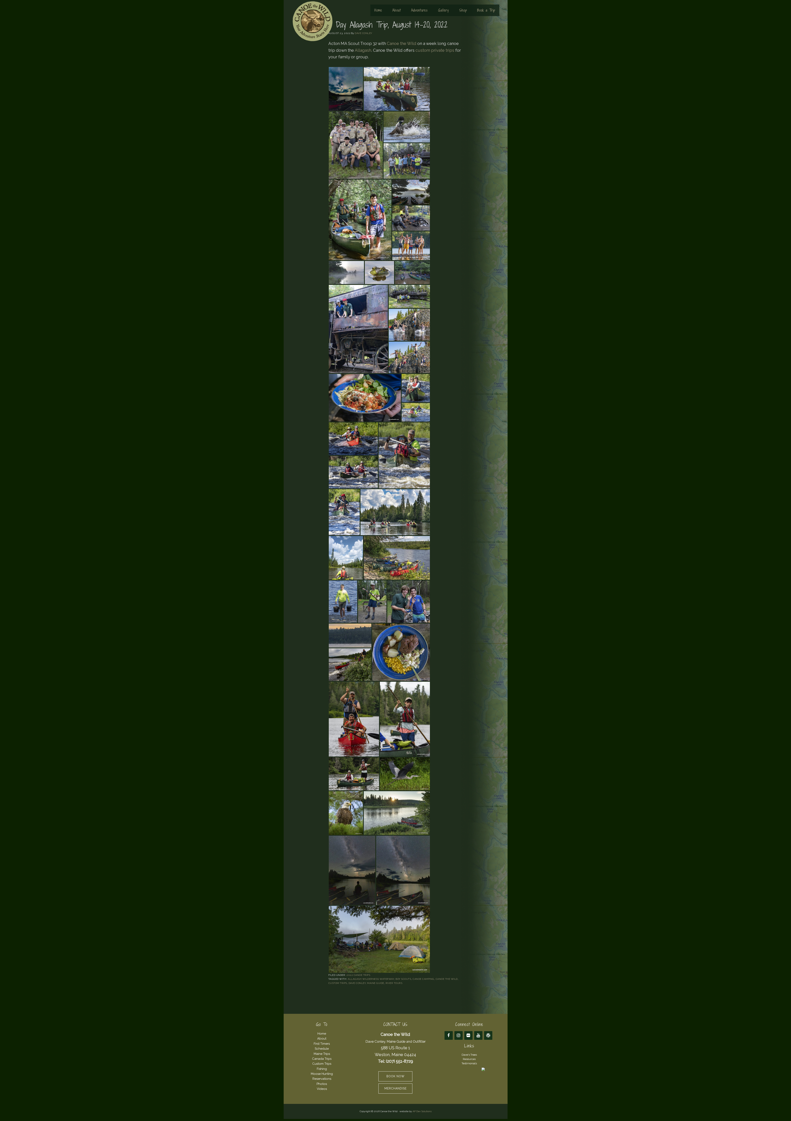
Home (321, 1033)
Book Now (395, 1076)
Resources (469, 1059)
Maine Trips (322, 1054)
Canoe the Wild (312, 21)
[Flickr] (468, 1035)
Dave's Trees (469, 1054)
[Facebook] (449, 1035)
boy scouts (403, 979)
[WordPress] (488, 1035)
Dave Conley (357, 983)
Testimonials (469, 1063)
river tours (394, 983)
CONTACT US (395, 1024)
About (321, 1038)
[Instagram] (458, 1035)
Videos (322, 1089)
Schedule (322, 1048)
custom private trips (434, 50)
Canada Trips (321, 1059)
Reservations (321, 1079)
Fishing (322, 1069)
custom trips (337, 983)
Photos (322, 1084)
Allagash (363, 50)
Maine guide (375, 983)
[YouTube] (478, 1035)
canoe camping (423, 979)
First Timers (322, 1044)
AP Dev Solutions (422, 1111)
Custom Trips (321, 1064)
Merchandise (395, 1088)
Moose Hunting (322, 1074)
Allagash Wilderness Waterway (371, 979)
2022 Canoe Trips (358, 975)
